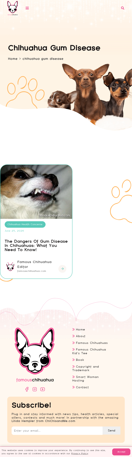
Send (111, 430)
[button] (71, 8)
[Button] (62, 269)
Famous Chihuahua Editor (34, 264)
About (80, 336)
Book (80, 359)
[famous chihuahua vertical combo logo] (12, 8)
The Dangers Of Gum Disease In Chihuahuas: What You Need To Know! (36, 245)
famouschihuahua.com (31, 271)
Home (80, 329)
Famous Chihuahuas (92, 342)
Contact (82, 387)
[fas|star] (27, 389)
